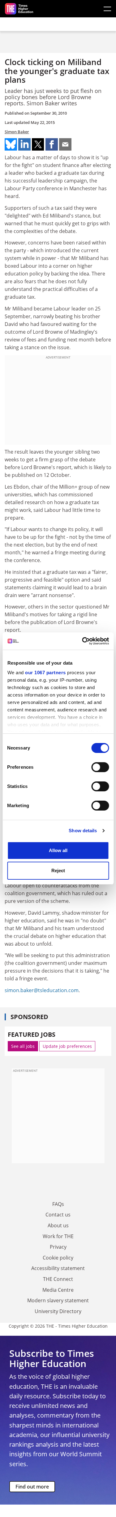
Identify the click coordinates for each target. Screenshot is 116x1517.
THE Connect (58, 1279)
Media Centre (58, 1289)
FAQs (58, 1204)
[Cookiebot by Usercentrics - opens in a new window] (82, 641)
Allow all (58, 850)
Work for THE (58, 1236)
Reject (58, 870)
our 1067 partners (45, 672)
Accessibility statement (58, 1268)
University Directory (58, 1311)
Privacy (58, 1246)
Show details (83, 830)
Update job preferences (67, 1046)
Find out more (32, 1486)
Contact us (58, 1214)
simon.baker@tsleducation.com (42, 990)
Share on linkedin (24, 144)
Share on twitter (38, 144)
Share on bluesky (11, 144)
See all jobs (23, 1046)
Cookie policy (58, 1257)
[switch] (100, 767)
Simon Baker (17, 131)
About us (58, 1225)
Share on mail (65, 144)
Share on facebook (51, 144)
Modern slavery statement (58, 1300)
